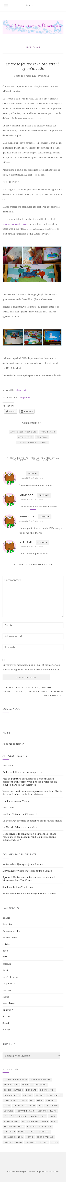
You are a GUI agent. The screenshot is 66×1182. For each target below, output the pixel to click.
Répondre (33, 473)
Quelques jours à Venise (16, 800)
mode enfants (30, 1121)
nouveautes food (14, 1127)
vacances (30, 1142)
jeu (40, 1106)
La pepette (9, 983)
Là (5, 1116)
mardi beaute (38, 1116)
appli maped (25, 437)
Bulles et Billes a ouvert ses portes (22, 772)
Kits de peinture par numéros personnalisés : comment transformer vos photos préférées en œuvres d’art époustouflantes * (30, 781)
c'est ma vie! (47, 1090)
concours (9, 1100)
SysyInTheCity (11, 870)
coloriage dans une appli (33, 442)
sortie (30, 1137)
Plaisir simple (26, 1132)
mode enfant (11, 1121)
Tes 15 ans (8, 765)
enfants (7, 963)
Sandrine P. (9, 886)
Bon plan (33, 47)
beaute (26, 1085)
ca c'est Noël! (10, 937)
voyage (6, 1029)
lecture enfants (47, 1111)
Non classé (9, 1003)
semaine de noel (13, 1137)
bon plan (42, 437)
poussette (43, 1132)
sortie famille (45, 1137)
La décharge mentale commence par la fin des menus (32, 820)
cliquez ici (21, 390)
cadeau (27, 1095)
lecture (8, 1111)
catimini (39, 1095)
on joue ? (8, 1009)
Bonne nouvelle (11, 930)
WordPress (54, 1171)
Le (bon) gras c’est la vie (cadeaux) (28, 687)
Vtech (54, 1142)
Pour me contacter (13, 743)
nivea (45, 1121)
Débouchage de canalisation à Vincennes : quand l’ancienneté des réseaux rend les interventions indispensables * (29, 836)
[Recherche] (61, 5)
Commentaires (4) (32, 422)
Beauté (6, 917)
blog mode (40, 1085)
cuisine (6, 944)
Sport (6, 1023)
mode (52, 1116)
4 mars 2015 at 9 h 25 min (31, 478)
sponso (8, 1142)
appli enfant (48, 432)
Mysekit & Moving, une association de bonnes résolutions (33, 693)
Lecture (7, 990)
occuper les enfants (39, 1127)
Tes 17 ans (8, 807)
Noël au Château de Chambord (20, 814)
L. (20, 473)
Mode (6, 996)
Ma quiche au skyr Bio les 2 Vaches (36, 893)
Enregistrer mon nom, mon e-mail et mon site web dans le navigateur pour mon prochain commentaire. (32, 667)
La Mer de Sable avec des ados (20, 827)
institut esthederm (24, 1106)
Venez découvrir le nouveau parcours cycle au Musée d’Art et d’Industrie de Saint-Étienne (32, 793)
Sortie (6, 1016)
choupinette (55, 1095)
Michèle (25, 542)
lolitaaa (45, 75)
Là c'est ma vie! (11, 976)
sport (19, 1142)
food (5, 970)
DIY (5, 957)
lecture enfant (25, 1111)
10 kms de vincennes (15, 1079)
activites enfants (40, 1079)
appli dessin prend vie (23, 432)
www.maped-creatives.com (15, 224)
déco (5, 950)
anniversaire (11, 1085)
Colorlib (31, 1171)
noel (54, 1121)
